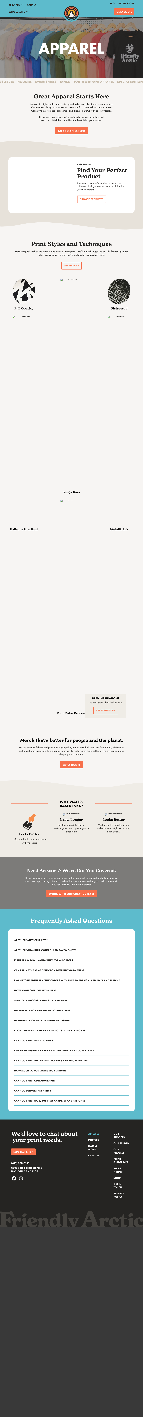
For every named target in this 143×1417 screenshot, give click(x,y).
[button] (71, 130)
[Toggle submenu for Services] (22, 5)
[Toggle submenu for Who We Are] (27, 12)
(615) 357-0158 (20, 1163)
